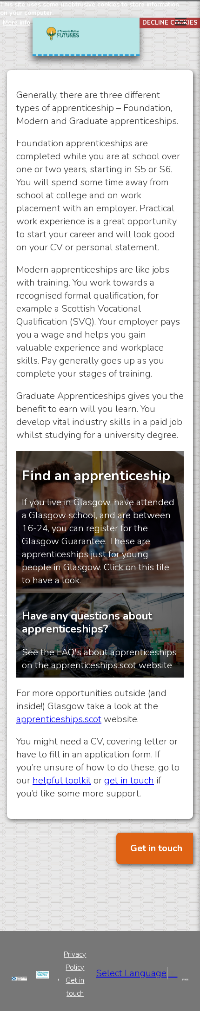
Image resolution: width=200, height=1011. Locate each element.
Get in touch (156, 848)
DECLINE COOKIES (170, 23)
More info (16, 23)
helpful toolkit (62, 780)
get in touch (129, 780)
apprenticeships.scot (58, 719)
